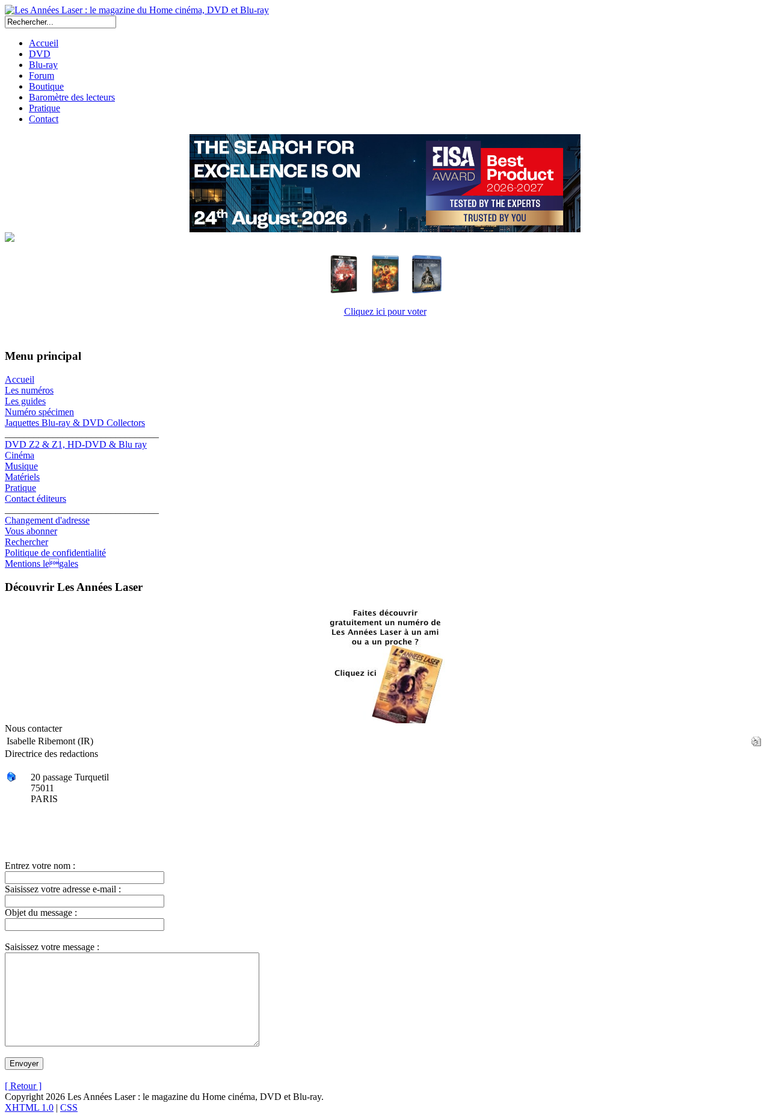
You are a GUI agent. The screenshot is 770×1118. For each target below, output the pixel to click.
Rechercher (26, 542)
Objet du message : (41, 912)
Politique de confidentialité (55, 553)
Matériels (22, 477)
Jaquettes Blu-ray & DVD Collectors (75, 423)
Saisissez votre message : (52, 947)
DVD (40, 54)
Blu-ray (43, 65)
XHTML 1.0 (29, 1107)
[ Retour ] (23, 1086)
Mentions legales (41, 563)
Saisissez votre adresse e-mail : (63, 889)
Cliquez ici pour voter (385, 311)
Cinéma (19, 455)
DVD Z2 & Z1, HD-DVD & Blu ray (76, 444)
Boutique (46, 86)
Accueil (43, 43)
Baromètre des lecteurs (72, 97)
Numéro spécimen (39, 412)
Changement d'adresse (47, 520)
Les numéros (29, 390)
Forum (41, 75)
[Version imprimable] (756, 738)
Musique (21, 466)
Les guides (25, 401)
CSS (69, 1107)
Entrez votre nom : (40, 865)
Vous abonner (31, 531)
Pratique (44, 108)
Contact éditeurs (35, 498)
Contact (43, 119)
